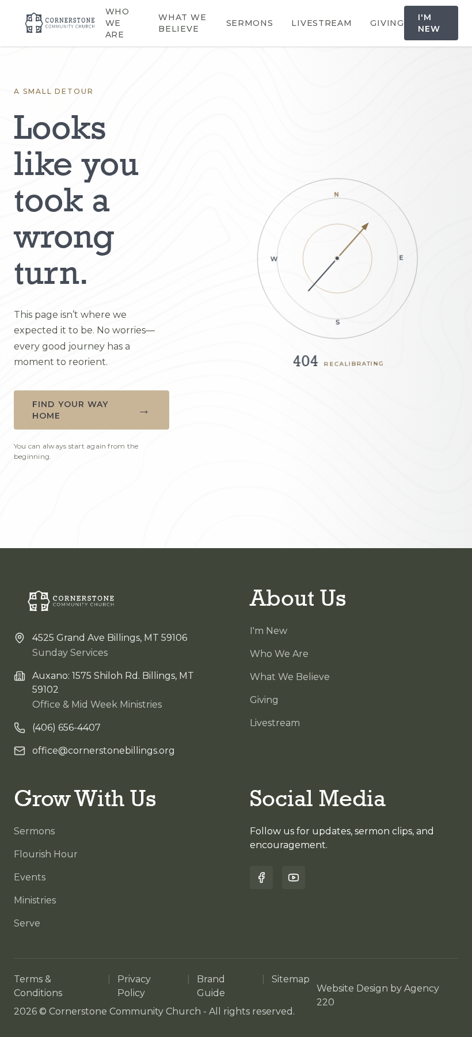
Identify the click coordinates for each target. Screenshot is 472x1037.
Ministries (35, 900)
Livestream (321, 23)
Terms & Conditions (38, 986)
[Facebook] (261, 877)
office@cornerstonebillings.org (103, 750)
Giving (387, 23)
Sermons (249, 23)
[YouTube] (293, 877)
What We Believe (182, 23)
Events (29, 877)
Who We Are (117, 23)
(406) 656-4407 (66, 727)
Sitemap (291, 979)
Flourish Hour (46, 854)
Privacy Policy (134, 986)
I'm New (429, 23)
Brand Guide (211, 986)
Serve (27, 923)
